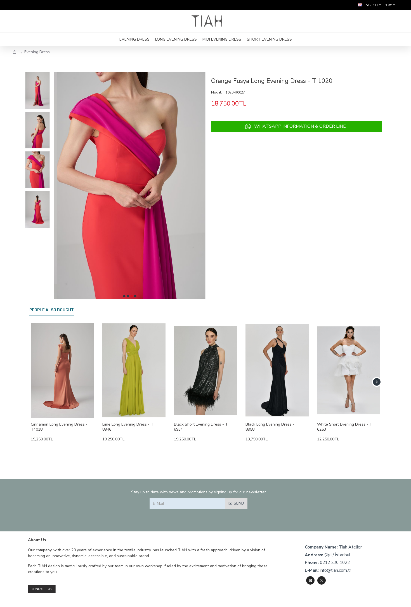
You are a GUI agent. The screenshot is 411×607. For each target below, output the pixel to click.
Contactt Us (42, 589)
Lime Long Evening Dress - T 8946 (127, 427)
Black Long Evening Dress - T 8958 (271, 427)
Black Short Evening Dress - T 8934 (201, 427)
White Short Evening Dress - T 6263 (344, 427)
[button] (124, 296)
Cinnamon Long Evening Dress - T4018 (59, 427)
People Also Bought (51, 310)
